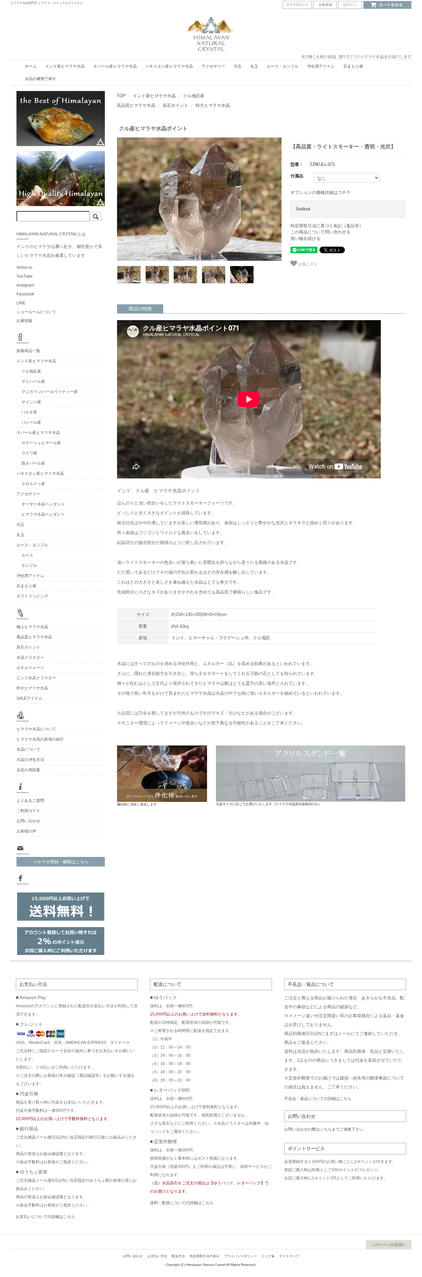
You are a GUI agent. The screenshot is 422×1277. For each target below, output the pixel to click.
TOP (121, 95)
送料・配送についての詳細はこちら (181, 1203)
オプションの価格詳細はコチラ (320, 192)
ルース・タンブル (282, 66)
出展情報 (24, 321)
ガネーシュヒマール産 (41, 443)
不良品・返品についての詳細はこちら (317, 1098)
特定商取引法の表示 (204, 1256)
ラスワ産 (29, 453)
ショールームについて (36, 312)
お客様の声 (26, 831)
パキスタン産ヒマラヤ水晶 (169, 66)
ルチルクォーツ (30, 667)
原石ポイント (175, 105)
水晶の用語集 (28, 770)
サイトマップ (289, 1256)
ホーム (31, 66)
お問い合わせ (28, 821)
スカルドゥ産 (33, 483)
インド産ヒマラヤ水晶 (65, 66)
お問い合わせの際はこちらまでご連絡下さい (323, 1129)
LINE (20, 303)
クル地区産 (193, 95)
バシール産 (31, 422)
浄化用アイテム (321, 66)
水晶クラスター (30, 657)
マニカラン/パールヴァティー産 (49, 391)
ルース (27, 555)
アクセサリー (213, 66)
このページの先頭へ (389, 1244)
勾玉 (238, 66)
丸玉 (254, 66)
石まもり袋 (353, 66)
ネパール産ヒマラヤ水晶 (115, 66)
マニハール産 (33, 381)
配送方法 (178, 1256)
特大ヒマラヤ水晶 (213, 105)
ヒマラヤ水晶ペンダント (43, 514)
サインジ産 (31, 402)
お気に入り (307, 263)
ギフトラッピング (32, 596)
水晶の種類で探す (40, 78)
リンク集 (268, 1256)
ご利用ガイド (28, 810)
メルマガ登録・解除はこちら (61, 861)
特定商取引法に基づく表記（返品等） (326, 225)
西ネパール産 (33, 463)
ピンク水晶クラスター (36, 678)
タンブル (29, 565)
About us (24, 267)
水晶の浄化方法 (30, 759)
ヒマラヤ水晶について (36, 729)
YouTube (24, 276)
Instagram (25, 285)
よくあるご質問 (30, 800)
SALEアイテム (29, 698)
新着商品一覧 (28, 351)
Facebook (25, 294)
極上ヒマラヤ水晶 (32, 626)
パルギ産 (29, 412)
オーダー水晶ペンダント (43, 504)
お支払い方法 (157, 1256)
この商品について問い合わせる (320, 231)
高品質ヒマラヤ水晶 (136, 105)
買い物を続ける (305, 238)
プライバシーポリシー (240, 1256)
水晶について (28, 749)
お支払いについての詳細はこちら (45, 1216)
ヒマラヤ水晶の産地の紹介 (40, 739)
